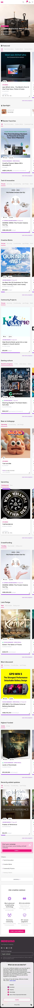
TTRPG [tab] (16, 364)
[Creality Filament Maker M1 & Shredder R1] (15, 143)
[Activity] (26, 2)
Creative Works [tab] (19, 49)
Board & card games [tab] (7, 364)
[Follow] (3, 458)
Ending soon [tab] (19, 546)
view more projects (27, 100)
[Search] (23, 2)
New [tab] (11, 485)
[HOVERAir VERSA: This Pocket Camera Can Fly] (15, 202)
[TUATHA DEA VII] (15, 504)
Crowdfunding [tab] (17, 184)
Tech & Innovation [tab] (9, 49)
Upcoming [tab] (9, 184)
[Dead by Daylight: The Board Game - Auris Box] (15, 382)
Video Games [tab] (22, 364)
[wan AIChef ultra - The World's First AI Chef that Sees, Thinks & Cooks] (15, 67)
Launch (16, 850)
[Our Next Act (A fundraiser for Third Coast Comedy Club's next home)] (15, 262)
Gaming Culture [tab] (28, 49)
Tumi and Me (6, 463)
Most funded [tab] (11, 546)
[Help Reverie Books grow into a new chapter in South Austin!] (15, 322)
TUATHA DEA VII (7, 524)
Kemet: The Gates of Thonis (12, 644)
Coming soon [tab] (5, 485)
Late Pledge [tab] (25, 184)
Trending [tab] (3, 546)
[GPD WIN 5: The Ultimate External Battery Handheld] (15, 684)
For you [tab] (3, 184)
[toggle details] (30, 97)
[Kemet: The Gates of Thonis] (15, 624)
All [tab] (2, 49)
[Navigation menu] (32, 2)
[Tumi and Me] (15, 443)
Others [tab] (29, 364)
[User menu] (29, 2)
